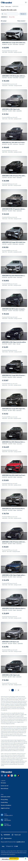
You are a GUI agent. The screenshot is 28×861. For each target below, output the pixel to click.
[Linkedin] (5, 775)
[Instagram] (12, 775)
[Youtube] (8, 775)
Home (2, 6)
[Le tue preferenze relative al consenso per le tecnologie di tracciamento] (25, 858)
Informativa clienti (5, 796)
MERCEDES (3, 17)
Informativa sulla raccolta (9, 859)
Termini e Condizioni (6, 805)
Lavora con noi (4, 785)
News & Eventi (4, 788)
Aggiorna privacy (5, 808)
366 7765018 (7, 825)
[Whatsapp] (15, 775)
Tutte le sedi (18, 834)
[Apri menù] (25, 2)
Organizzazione (7, 838)
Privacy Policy (4, 799)
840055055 (7, 834)
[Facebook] (2, 775)
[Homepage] (6, 2)
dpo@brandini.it (20, 842)
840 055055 (7, 820)
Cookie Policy (4, 802)
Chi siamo (3, 783)
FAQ (3, 846)
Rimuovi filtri (12, 17)
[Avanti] (18, 690)
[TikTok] (18, 775)
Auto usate (8, 6)
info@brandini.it (8, 815)
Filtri (22, 14)
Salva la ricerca (13, 858)
